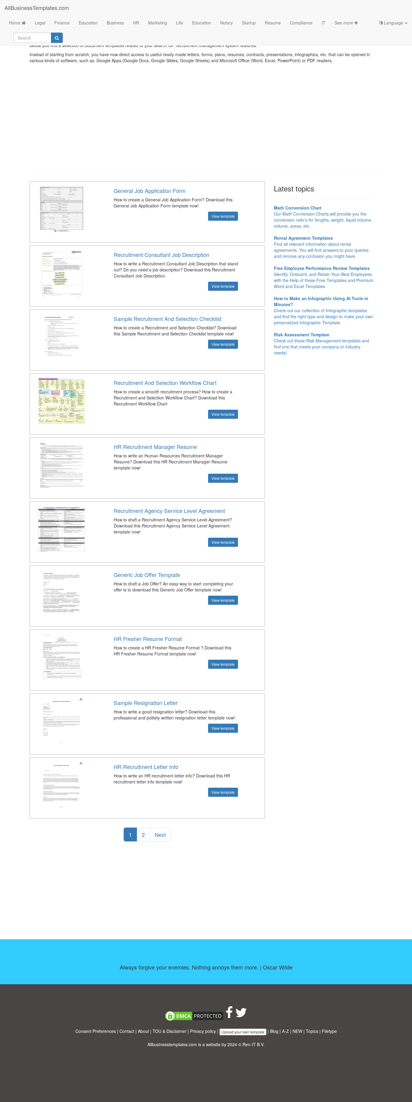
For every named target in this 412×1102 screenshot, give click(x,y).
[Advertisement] (206, 120)
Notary (226, 23)
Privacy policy (203, 1031)
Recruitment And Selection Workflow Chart (165, 382)
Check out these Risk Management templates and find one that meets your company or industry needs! (321, 344)
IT (323, 23)
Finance (62, 23)
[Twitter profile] (241, 1015)
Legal (40, 23)
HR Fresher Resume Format (148, 638)
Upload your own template (243, 1031)
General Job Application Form (149, 190)
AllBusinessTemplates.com (37, 7)
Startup (249, 23)
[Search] (57, 38)
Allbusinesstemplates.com (172, 1044)
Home (15, 23)
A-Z (285, 1031)
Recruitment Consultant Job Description (161, 254)
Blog (274, 1031)
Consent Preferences (95, 1031)
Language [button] (393, 23)
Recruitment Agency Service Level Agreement (169, 510)
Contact (126, 1031)
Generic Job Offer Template (147, 574)
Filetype (329, 1031)
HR (136, 23)
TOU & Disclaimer (169, 1031)
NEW (297, 1031)
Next (160, 834)
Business (115, 23)
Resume (273, 23)
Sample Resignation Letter (146, 702)
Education (88, 23)
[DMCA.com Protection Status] (194, 1015)
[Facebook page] (229, 1015)
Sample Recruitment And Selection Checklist (167, 318)
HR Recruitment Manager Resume (155, 446)
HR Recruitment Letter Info (146, 766)
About (143, 1031)
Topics (312, 1031)
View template (223, 216)
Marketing (157, 23)
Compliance (301, 23)
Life (179, 23)
